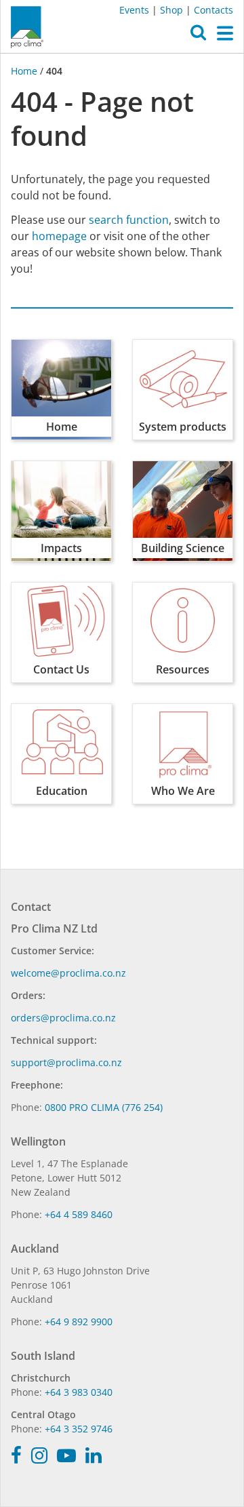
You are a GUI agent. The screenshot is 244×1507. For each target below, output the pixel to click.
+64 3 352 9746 (79, 1428)
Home (25, 70)
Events (134, 9)
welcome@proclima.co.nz (68, 972)
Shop (171, 9)
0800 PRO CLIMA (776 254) (104, 1107)
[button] (198, 36)
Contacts (213, 9)
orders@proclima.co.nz (63, 1017)
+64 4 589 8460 (79, 1214)
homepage (59, 236)
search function (129, 219)
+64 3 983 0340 (79, 1392)
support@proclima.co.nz (66, 1062)
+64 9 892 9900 (79, 1321)
